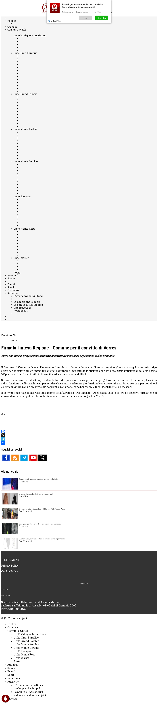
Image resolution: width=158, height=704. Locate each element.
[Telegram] (79, 439)
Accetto (102, 18)
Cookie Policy (9, 571)
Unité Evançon (22, 196)
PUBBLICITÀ (84, 584)
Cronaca (12, 26)
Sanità (11, 278)
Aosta (17, 272)
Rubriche (12, 293)
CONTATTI (5, 590)
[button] (7, 335)
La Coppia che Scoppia (27, 301)
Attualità (12, 275)
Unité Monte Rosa (24, 228)
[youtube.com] (33, 458)
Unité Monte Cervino (26, 161)
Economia (13, 290)
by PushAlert (55, 21)
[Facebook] (79, 431)
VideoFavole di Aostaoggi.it (22, 309)
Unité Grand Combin (25, 94)
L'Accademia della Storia (28, 296)
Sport (10, 287)
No (85, 18)
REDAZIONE (6, 596)
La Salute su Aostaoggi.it (28, 304)
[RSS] (15, 458)
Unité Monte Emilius (25, 129)
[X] (79, 435)
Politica (11, 20)
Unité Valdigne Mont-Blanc (30, 35)
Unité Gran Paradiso (25, 53)
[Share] (79, 443)
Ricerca (12, 698)
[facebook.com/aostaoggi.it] (6, 458)
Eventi (11, 284)
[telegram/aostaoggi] (24, 458)
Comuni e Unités (16, 29)
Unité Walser (21, 258)
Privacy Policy (10, 565)
